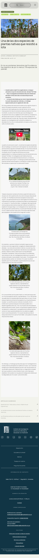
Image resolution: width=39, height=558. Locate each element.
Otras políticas (19, 543)
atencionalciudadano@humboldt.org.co (18, 525)
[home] (6, 5)
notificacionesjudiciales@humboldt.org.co (19, 514)
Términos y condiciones (19, 540)
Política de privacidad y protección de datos (19, 533)
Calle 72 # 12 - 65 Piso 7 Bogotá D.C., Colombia (19, 479)
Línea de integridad (19, 546)
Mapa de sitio (19, 448)
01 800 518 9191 (24, 518)
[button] (20, 5)
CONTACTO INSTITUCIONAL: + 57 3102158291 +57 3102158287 (20, 488)
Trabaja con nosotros (19, 461)
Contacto (19, 503)
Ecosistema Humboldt (19, 452)
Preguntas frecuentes (19, 465)
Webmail (19, 457)
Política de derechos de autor (19, 537)
